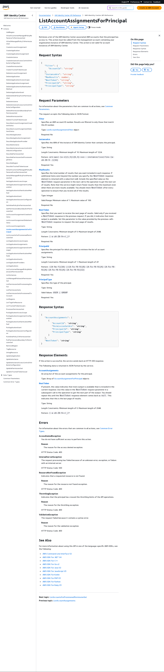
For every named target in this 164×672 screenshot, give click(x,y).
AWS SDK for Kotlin (51, 574)
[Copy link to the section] (37, 55)
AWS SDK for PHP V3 (52, 578)
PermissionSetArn (62, 326)
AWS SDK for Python (52, 581)
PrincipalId (52, 83)
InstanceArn (52, 74)
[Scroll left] (28, 8)
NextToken (51, 80)
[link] (99, 15)
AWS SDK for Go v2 (51, 564)
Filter (49, 66)
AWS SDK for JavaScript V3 (54, 571)
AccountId (54, 68)
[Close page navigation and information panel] (159, 36)
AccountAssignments (56, 317)
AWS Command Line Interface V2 (57, 554)
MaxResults (52, 77)
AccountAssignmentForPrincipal (68, 378)
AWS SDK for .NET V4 (52, 557)
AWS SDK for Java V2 (52, 567)
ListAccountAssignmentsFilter (60, 130)
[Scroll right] (90, 8)
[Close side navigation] (32, 15)
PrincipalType (53, 86)
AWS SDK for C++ (50, 560)
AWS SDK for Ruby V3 (52, 585)
